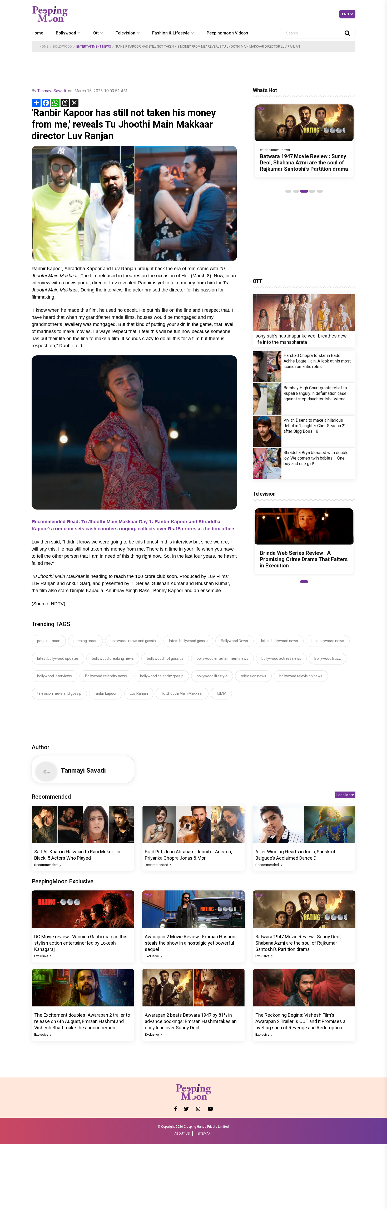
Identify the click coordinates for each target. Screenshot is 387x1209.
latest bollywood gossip (188, 641)
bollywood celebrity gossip (161, 676)
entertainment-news (275, 150)
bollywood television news (300, 676)
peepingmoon (48, 641)
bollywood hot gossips (165, 658)
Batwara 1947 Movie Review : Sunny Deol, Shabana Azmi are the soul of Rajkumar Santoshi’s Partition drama (304, 162)
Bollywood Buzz (327, 658)
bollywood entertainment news (222, 658)
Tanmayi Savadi (51, 90)
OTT (257, 281)
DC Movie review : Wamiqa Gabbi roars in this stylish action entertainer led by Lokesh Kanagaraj (80, 943)
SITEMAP (203, 1133)
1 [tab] (288, 191)
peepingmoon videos (227, 33)
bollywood (66, 33)
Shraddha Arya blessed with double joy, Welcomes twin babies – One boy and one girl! (316, 458)
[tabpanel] (304, 140)
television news (253, 676)
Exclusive (41, 956)
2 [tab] (296, 191)
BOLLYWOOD (62, 46)
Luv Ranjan (139, 693)
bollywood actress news (281, 658)
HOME (43, 46)
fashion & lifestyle (171, 33)
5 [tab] (319, 191)
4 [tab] (312, 191)
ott (96, 33)
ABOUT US (182, 1133)
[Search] (347, 33)
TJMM (221, 693)
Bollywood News (234, 641)
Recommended (46, 865)
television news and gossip (59, 693)
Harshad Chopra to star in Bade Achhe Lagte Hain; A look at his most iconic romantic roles (317, 361)
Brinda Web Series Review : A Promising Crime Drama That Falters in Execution (304, 559)
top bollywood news (327, 641)
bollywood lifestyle (212, 676)
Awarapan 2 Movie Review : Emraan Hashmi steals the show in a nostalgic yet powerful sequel (190, 943)
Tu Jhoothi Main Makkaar (182, 693)
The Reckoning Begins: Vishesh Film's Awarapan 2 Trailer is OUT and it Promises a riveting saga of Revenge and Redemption (300, 1021)
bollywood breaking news (113, 658)
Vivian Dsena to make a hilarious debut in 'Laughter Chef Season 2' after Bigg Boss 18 (314, 426)
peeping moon (85, 641)
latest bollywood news (279, 641)
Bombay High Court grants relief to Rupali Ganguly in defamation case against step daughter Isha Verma (315, 393)
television (125, 33)
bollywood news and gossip (133, 641)
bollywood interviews (54, 676)
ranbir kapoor (106, 693)
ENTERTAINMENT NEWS (93, 46)
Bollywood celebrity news (106, 676)
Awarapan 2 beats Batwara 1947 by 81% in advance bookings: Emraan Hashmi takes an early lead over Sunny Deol (191, 1021)
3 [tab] (304, 191)
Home (37, 33)
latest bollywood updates (58, 658)
